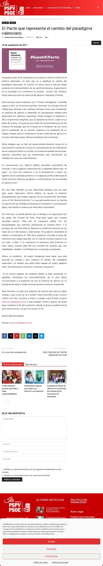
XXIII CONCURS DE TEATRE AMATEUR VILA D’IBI (55, 353)
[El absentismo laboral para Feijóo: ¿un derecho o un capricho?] (34, 377)
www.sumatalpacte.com (14, 301)
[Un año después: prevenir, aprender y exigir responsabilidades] (12, 377)
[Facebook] (4, 336)
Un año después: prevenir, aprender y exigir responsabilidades (55, 510)
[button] (98, 7)
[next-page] (8, 402)
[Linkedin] (29, 336)
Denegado (51, 549)
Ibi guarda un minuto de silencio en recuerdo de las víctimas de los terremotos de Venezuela (56, 391)
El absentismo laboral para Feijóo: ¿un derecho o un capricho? (34, 388)
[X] (10, 336)
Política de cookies (41, 562)
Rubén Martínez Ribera (14, 37)
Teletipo (12, 23)
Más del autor (31, 364)
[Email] (35, 336)
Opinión (11, 19)
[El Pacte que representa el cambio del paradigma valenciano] (17, 504)
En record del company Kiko (14, 352)
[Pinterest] (17, 336)
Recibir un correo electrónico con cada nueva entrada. (27, 475)
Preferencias (51, 556)
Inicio (4, 19)
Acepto (51, 541)
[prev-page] (3, 402)
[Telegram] (41, 336)
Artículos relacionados (12, 364)
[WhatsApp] (23, 336)
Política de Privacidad (60, 562)
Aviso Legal (77, 511)
